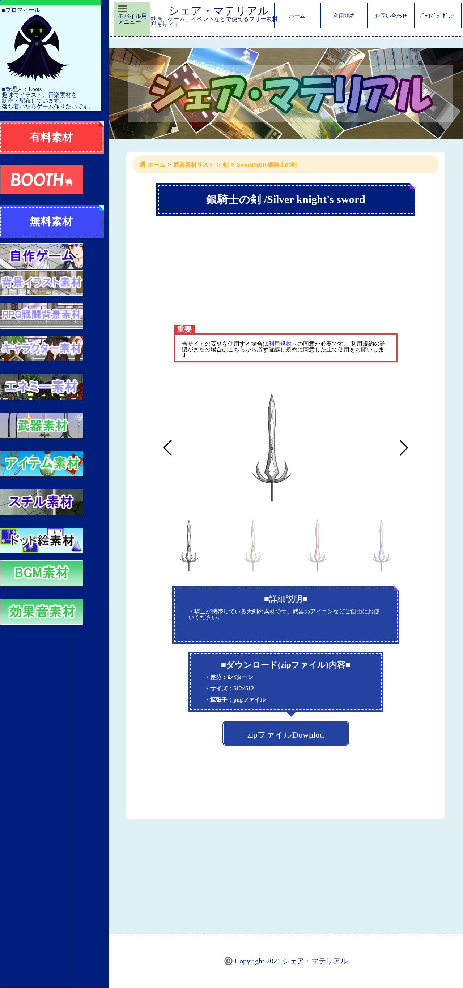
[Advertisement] (36, 806)
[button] (404, 448)
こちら (236, 349)
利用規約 (280, 344)
